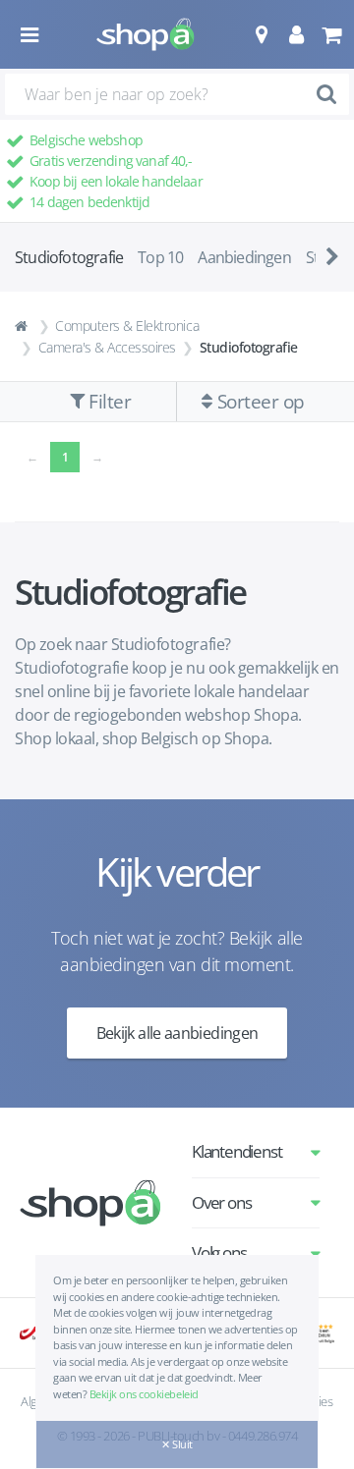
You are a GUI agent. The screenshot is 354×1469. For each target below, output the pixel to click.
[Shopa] (145, 34)
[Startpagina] (23, 326)
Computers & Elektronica (127, 325)
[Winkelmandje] (331, 34)
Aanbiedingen (244, 257)
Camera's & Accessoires (107, 347)
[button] (261, 34)
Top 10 (160, 257)
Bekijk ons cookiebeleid (144, 1394)
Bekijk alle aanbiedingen (177, 1033)
